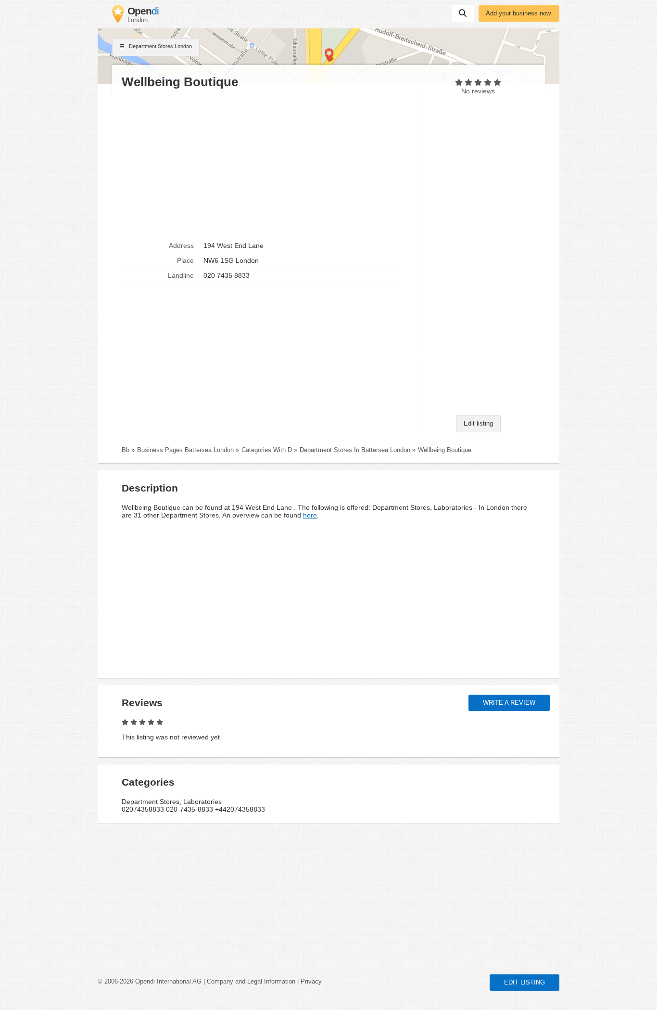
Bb (125, 450)
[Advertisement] (266, 164)
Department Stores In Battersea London (355, 450)
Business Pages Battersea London (185, 450)
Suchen (463, 13)
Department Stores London (159, 46)
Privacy (311, 981)
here (310, 515)
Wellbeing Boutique (444, 450)
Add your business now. (519, 13)
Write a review (509, 702)
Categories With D (266, 450)
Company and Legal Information (251, 981)
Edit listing (478, 423)
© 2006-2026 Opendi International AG (150, 981)
